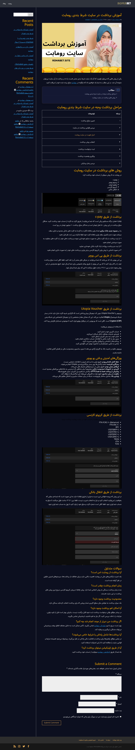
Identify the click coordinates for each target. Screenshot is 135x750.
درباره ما (108, 740)
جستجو (30, 15)
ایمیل (119, 704)
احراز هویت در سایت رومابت (85, 134)
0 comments (94, 20)
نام (120, 697)
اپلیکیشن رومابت (104, 652)
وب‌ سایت (118, 710)
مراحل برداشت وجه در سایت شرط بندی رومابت (100, 94)
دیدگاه (119, 674)
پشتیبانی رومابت (100, 625)
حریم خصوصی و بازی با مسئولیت (87, 740)
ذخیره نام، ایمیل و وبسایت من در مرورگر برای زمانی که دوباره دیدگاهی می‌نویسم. (91, 716)
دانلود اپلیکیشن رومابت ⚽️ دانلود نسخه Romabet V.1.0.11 (23, 93)
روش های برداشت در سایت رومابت (103, 97)
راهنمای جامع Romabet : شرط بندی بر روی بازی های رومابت (23, 68)
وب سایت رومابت (117, 740)
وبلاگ (4, 4)
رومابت (10, 4)
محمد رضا (29, 131)
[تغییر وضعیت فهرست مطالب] (117, 90)
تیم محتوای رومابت (116, 20)
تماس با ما (101, 740)
